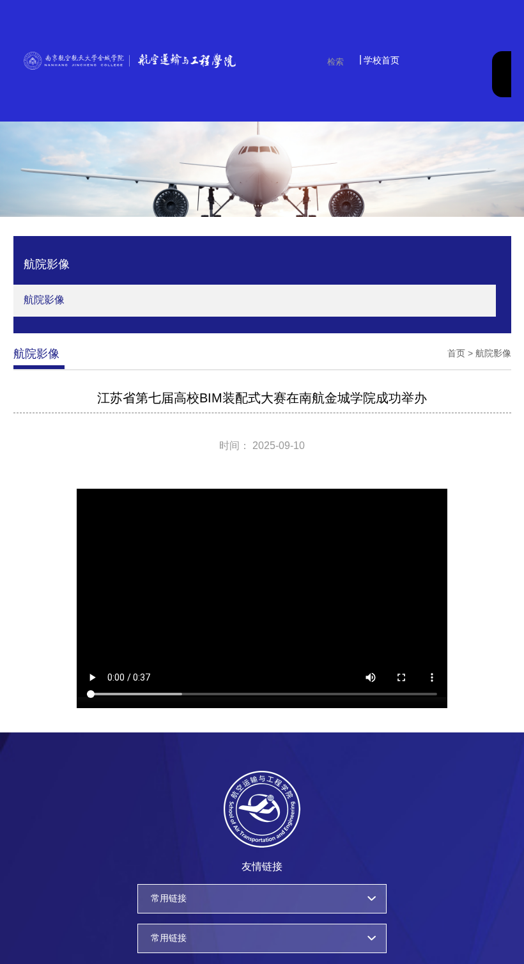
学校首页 (381, 60)
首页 (456, 353)
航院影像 (44, 299)
